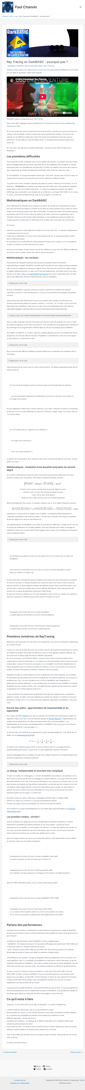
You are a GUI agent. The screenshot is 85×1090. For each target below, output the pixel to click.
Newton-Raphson (55, 719)
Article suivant (77, 1052)
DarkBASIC (12, 66)
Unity (45, 66)
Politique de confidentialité (20, 1083)
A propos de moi (20, 1080)
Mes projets (38, 66)
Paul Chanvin (26, 7)
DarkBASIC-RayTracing (24, 66)
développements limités (26, 735)
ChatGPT (25, 716)
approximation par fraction (38, 274)
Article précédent (9, 1052)
